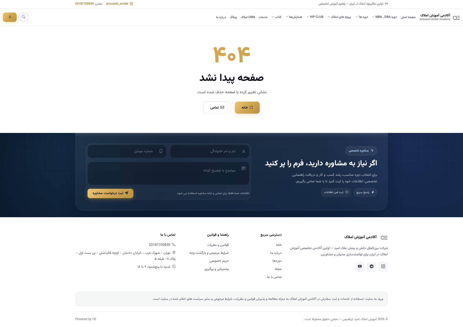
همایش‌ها (295, 17)
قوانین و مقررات (218, 245)
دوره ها (363, 17)
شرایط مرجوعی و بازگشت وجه (209, 253)
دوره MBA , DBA (386, 17)
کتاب (278, 17)
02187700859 (84, 3)
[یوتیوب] (359, 267)
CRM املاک (248, 17)
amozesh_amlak (117, 3)
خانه (245, 108)
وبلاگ (233, 17)
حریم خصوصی (219, 261)
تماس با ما (274, 277)
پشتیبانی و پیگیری (216, 269)
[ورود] (10, 17)
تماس (214, 108)
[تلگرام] (371, 267)
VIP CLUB (316, 17)
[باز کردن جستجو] (23, 17)
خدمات (263, 17)
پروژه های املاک (341, 17)
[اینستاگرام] (383, 267)
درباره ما (221, 17)
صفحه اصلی (408, 17)
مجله (278, 269)
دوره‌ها (277, 261)
